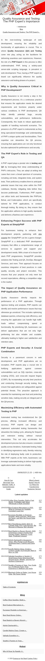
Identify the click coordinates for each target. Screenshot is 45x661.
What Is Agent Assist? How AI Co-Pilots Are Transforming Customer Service (34, 484)
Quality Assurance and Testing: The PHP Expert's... (21, 32)
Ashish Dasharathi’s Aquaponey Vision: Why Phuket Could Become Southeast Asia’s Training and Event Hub (22, 542)
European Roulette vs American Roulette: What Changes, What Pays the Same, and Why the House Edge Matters (22, 517)
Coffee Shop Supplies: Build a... (14, 600)
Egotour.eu (16, 658)
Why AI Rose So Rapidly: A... (13, 651)
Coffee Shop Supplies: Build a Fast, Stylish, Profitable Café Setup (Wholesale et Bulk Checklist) (21, 502)
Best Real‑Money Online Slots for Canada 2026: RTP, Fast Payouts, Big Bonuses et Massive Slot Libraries (22, 525)
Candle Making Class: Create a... (15, 630)
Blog (21, 29)
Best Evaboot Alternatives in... (14, 605)
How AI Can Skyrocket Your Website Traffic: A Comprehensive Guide (8, 484)
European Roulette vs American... (15, 610)
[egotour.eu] (22, 7)
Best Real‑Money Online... (12, 615)
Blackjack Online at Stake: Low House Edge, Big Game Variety (22, 573)
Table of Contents (9, 587)
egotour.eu (22, 26)
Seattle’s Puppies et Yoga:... (13, 641)
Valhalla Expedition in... (11, 635)
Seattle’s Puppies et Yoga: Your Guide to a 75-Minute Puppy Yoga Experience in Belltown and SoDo (22, 566)
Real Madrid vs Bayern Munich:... (15, 620)
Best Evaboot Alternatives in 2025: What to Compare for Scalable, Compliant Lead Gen (21, 509)
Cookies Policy (32, 658)
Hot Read (24, 658)
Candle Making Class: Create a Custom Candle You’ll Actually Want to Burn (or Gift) (22, 550)
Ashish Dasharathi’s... (11, 625)
